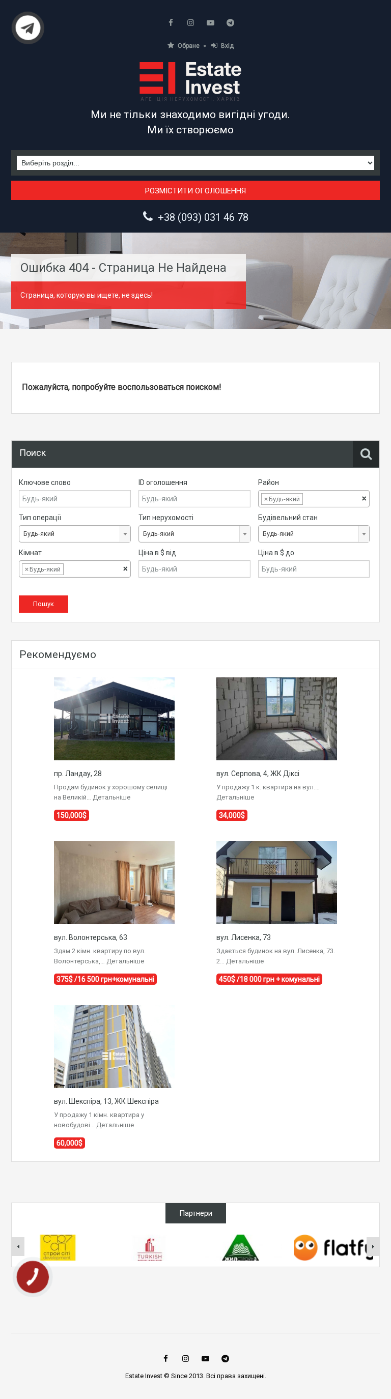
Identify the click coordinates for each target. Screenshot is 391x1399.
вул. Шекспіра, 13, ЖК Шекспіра (106, 1101)
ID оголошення (162, 482)
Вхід (227, 45)
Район (268, 482)
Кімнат (30, 553)
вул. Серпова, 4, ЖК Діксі (257, 773)
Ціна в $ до (276, 553)
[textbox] (313, 499)
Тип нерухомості (165, 517)
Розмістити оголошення (195, 190)
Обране (189, 45)
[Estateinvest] (190, 78)
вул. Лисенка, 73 (243, 937)
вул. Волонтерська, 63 (90, 937)
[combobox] (314, 498)
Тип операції (40, 517)
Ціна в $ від (157, 553)
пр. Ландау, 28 (78, 773)
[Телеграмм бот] (28, 32)
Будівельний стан (288, 517)
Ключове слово (45, 482)
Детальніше (111, 797)
